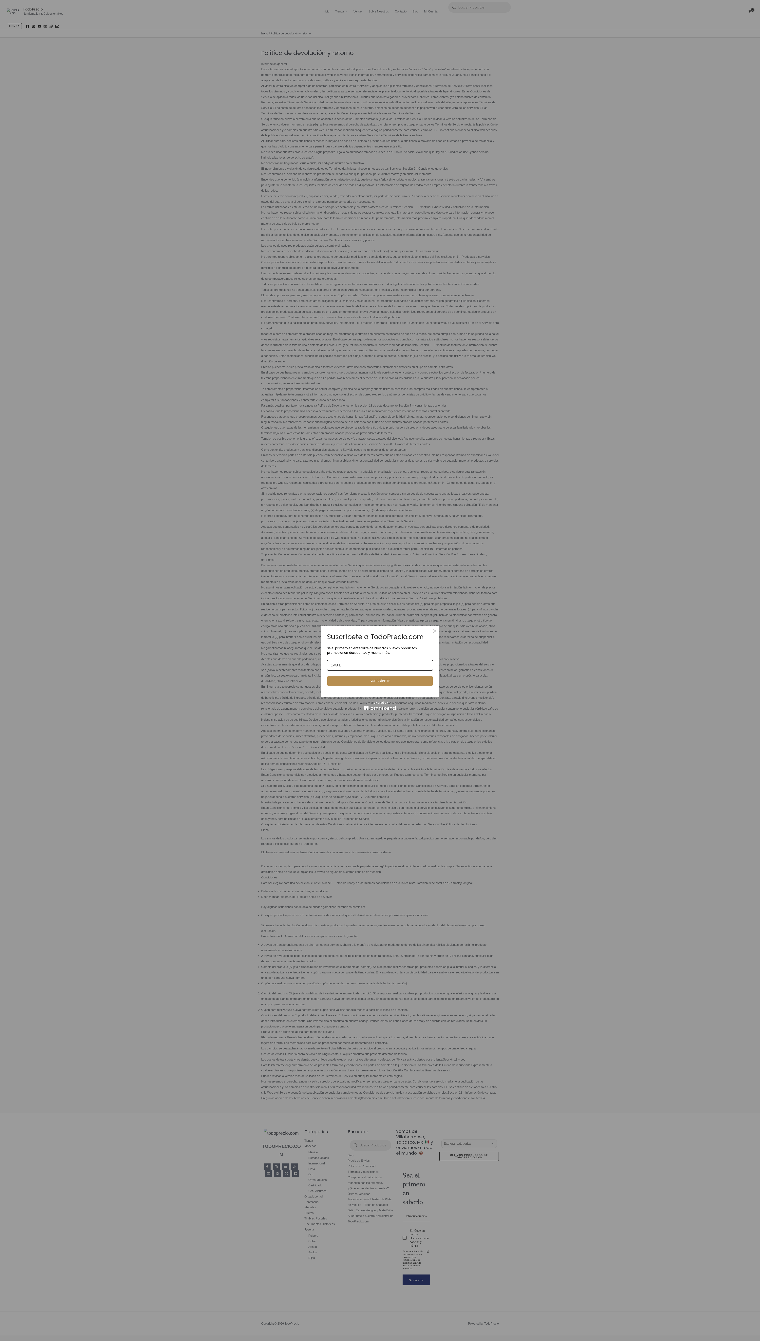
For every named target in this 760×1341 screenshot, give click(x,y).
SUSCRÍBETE (380, 681)
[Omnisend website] (380, 706)
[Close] (434, 631)
